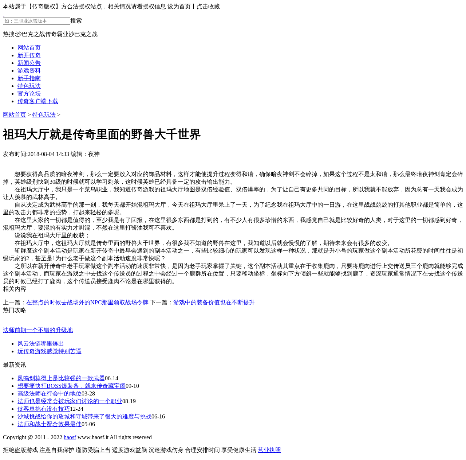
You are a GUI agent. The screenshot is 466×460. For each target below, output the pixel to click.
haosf (70, 437)
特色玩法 (29, 86)
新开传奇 (29, 55)
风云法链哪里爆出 (40, 343)
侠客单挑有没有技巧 (43, 409)
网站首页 (29, 47)
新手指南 (29, 78)
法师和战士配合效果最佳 (49, 424)
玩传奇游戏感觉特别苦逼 (49, 351)
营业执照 (269, 450)
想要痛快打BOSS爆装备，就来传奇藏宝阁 (71, 386)
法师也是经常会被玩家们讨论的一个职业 (69, 401)
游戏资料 (29, 70)
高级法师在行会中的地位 (49, 393)
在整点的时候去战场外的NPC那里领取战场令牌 (87, 302)
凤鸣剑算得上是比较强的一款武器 (61, 378)
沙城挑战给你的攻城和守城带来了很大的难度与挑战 (84, 416)
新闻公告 (29, 63)
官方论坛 (29, 93)
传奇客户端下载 (37, 101)
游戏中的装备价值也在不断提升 (214, 302)
